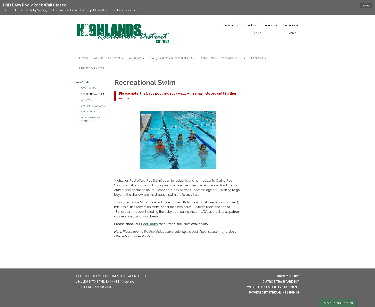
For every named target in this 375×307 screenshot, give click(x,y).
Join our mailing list (337, 303)
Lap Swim (87, 100)
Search (292, 33)
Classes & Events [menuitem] (91, 68)
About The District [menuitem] (107, 58)
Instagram (290, 25)
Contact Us (248, 25)
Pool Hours (88, 88)
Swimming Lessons (93, 105)
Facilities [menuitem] (257, 58)
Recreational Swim (93, 94)
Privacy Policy (287, 276)
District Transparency (280, 281)
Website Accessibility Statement (273, 287)
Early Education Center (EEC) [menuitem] (171, 58)
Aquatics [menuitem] (135, 58)
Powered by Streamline (267, 292)
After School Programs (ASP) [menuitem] (221, 58)
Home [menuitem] (83, 58)
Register (228, 25)
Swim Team (88, 111)
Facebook (270, 25)
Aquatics (82, 82)
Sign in (293, 292)
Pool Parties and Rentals (91, 119)
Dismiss (366, 5)
